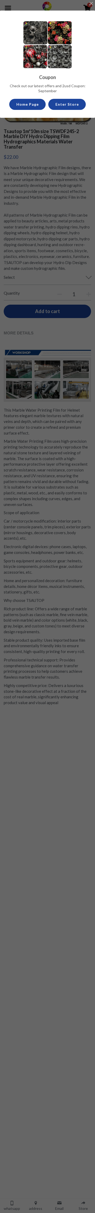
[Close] (91, 4)
